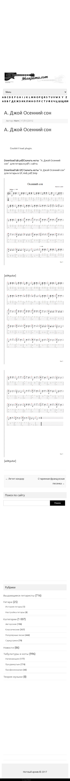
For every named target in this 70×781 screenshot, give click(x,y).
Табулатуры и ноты (16, 653)
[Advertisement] (35, 35)
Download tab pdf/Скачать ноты (21, 160)
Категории (10, 619)
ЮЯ (66, 101)
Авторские (10, 624)
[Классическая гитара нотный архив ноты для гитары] (35, 82)
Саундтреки (11, 640)
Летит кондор (14, 478)
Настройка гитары (14, 612)
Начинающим (12, 659)
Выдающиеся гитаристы (18, 595)
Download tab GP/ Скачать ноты (21, 170)
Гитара (7, 601)
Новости (8, 647)
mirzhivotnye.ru (40, 779)
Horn (16, 120)
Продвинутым (12, 664)
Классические (12, 629)
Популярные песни (14, 635)
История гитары (13, 606)
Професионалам (13, 670)
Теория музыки (13, 676)
